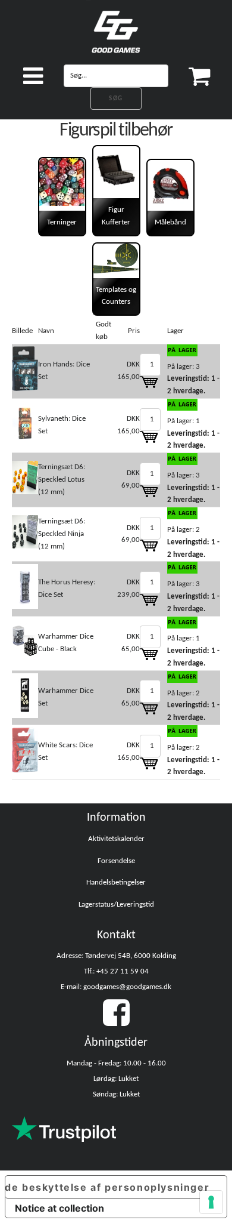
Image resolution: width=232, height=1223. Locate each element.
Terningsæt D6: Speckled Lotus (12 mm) (61, 479)
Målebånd (170, 222)
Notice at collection (59, 1208)
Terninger (62, 222)
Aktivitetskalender (116, 839)
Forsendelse (116, 861)
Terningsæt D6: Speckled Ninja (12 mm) (61, 533)
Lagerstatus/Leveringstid (116, 904)
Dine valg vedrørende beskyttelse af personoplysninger (107, 1187)
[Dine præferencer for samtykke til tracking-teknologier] (211, 1202)
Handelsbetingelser (116, 882)
